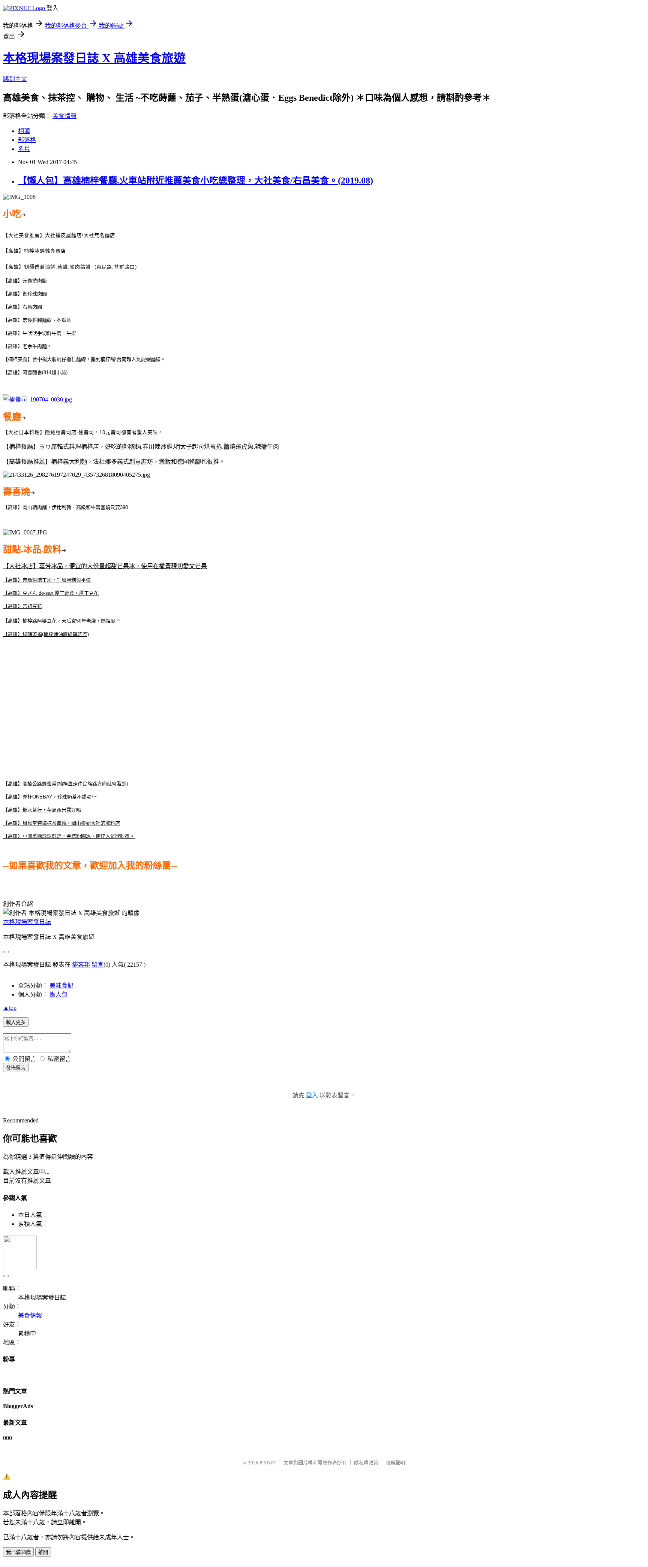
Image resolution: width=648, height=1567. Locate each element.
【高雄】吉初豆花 (22, 606)
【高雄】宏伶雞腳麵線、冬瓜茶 (37, 320)
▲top (9, 1007)
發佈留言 (16, 1068)
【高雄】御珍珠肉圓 (25, 294)
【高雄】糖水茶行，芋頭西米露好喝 (42, 810)
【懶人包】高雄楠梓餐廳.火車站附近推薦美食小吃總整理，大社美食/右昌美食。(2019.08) (195, 180)
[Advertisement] (324, 708)
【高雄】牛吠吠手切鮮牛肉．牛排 (39, 333)
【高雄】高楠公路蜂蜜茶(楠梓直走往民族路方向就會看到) (65, 783)
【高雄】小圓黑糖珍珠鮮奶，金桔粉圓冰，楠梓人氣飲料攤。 (69, 836)
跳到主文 (15, 79)
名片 (24, 149)
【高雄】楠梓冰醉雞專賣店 (34, 251)
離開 (43, 1552)
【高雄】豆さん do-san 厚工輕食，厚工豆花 (51, 593)
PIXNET (268, 1463)
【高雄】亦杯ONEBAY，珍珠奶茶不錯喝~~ (50, 797)
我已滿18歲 (18, 1552)
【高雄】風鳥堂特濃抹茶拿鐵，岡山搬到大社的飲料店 (61, 823)
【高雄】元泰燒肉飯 (25, 281)
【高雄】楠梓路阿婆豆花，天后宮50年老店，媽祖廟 (59, 621)
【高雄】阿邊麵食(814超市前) (35, 372)
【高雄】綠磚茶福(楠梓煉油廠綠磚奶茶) (46, 634)
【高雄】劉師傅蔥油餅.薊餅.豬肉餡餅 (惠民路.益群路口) (70, 267)
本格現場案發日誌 (27, 922)
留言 (98, 964)
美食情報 (64, 116)
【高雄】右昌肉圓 (22, 307)
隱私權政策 (366, 1463)
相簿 (24, 131)
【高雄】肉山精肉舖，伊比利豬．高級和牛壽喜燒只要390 (65, 507)
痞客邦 (81, 964)
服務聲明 (395, 1463)
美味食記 (62, 985)
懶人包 (59, 994)
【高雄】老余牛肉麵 (25, 346)
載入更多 (16, 1022)
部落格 (27, 140)
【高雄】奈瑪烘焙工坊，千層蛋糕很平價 (47, 580)
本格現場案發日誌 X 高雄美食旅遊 (94, 58)
